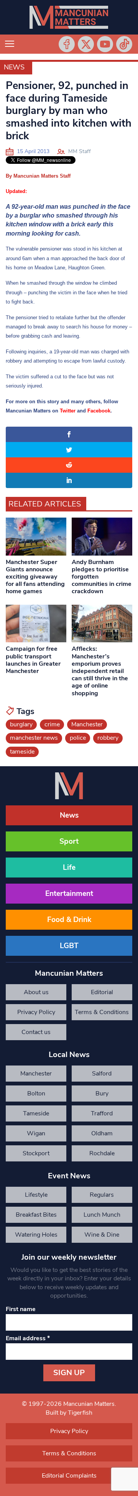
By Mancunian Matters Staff (38, 176)
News (14, 67)
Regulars (102, 1195)
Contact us (36, 1032)
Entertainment (69, 894)
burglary (21, 724)
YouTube (105, 44)
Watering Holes (36, 1234)
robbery (107, 738)
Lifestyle (36, 1195)
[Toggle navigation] (9, 44)
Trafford (102, 1113)
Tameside (36, 1113)
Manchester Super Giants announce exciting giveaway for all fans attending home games (35, 577)
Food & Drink (69, 920)
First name (21, 1309)
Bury (101, 1093)
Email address (28, 1338)
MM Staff (79, 151)
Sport (69, 841)
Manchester (87, 724)
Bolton (36, 1093)
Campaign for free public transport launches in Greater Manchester (33, 660)
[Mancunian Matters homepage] (69, 17)
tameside (22, 751)
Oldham (102, 1133)
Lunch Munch (102, 1215)
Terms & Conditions (102, 1012)
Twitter (86, 44)
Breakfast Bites (36, 1215)
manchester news (34, 738)
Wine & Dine (101, 1234)
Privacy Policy (36, 1012)
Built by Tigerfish (69, 1413)
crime (52, 724)
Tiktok (124, 44)
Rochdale (102, 1153)
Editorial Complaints (101, 994)
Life (69, 868)
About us (36, 992)
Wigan (36, 1133)
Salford (102, 1073)
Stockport (36, 1153)
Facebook (67, 44)
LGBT (69, 946)
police (78, 738)
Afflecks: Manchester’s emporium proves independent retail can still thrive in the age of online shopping (100, 671)
